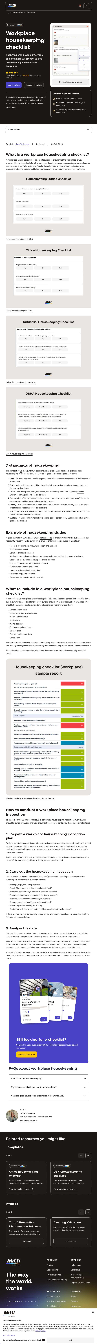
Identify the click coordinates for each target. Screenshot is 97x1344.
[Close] (81, 640)
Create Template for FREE (48, 698)
